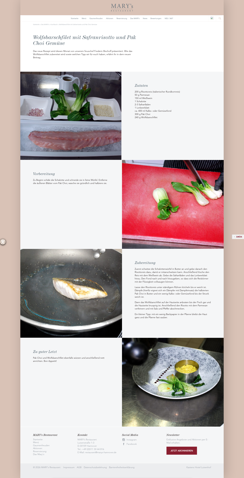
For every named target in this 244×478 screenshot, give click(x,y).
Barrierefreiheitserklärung (121, 467)
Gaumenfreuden (96, 18)
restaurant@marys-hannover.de (100, 452)
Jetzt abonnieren (182, 450)
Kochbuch (54, 24)
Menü (84, 18)
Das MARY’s (135, 18)
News (145, 18)
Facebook (132, 444)
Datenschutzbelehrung (95, 467)
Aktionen (109, 18)
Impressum (68, 467)
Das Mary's (38, 454)
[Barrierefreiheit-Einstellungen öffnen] (3, 242)
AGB (79, 467)
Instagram (132, 439)
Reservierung (122, 18)
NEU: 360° (169, 18)
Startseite (74, 18)
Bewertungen (155, 18)
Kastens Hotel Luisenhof (198, 467)
